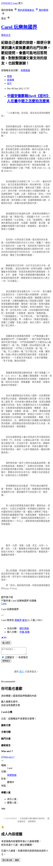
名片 (9, 83)
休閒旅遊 (25, 70)
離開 (17, 860)
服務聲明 (32, 821)
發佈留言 (6, 661)
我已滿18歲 (7, 860)
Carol (3, 603)
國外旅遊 (24, 628)
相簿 (9, 76)
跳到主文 (6, 35)
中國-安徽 (24, 632)
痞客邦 (18, 620)
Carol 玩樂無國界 (19, 27)
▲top (3, 637)
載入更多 (6, 643)
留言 (24, 620)
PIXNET (13, 818)
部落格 (10, 80)
